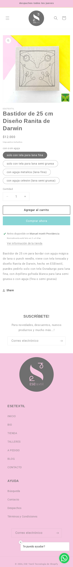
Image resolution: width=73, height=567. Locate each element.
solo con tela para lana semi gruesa (30, 163)
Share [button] (10, 290)
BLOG (11, 458)
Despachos (14, 508)
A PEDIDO (13, 450)
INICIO (11, 416)
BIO (9, 424)
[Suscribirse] (61, 340)
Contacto (13, 499)
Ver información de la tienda (24, 243)
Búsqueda (13, 491)
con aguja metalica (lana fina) (27, 172)
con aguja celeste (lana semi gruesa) (31, 180)
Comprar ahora (36, 221)
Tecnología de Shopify (46, 564)
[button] (7, 18)
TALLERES (14, 441)
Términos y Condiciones (22, 516)
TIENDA (12, 433)
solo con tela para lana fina (25, 155)
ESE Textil (29, 564)
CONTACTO (14, 467)
